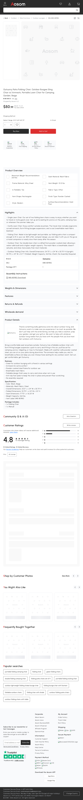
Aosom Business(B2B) (42, 723)
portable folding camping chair (16, 672)
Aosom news (39, 720)
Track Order (62, 720)
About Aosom (39, 717)
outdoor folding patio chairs (59, 692)
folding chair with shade (35, 692)
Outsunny (46, 259)
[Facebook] (5, 721)
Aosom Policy (39, 744)
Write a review (71, 425)
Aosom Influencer (41, 726)
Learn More (14, 432)
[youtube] (13, 721)
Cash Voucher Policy (42, 742)
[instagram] (9, 721)
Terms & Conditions (42, 750)
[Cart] (78, 4)
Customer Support (41, 739)
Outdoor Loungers (39, 18)
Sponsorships (39, 731)
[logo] (18, 4)
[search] (77, 10)
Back (6, 18)
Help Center (39, 747)
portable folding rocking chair (66, 678)
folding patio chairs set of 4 (41, 678)
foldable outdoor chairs (13, 692)
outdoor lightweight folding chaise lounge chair (21, 685)
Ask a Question (71, 416)
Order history (62, 717)
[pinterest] (18, 721)
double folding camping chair (15, 678)
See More (66, 576)
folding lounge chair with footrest (55, 685)
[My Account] (69, 4)
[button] (41, 212)
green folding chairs (53, 672)
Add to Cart (43, 131)
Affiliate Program (41, 729)
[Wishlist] (60, 4)
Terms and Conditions (11, 747)
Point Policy (62, 723)
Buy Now (16, 131)
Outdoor (14, 18)
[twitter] (22, 721)
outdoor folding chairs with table (16, 699)
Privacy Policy (24, 747)
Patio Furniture (25, 18)
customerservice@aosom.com (31, 791)
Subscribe (25, 742)
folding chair (36, 672)
